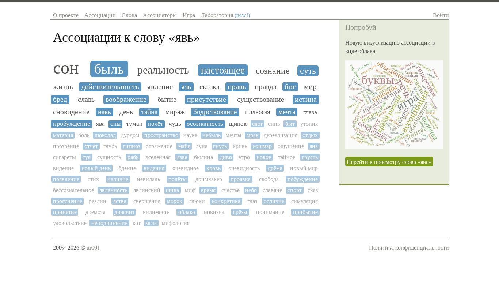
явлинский (146, 190)
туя (87, 157)
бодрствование (215, 112)
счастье (230, 190)
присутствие (206, 99)
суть (308, 70)
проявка (241, 179)
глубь (110, 146)
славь (86, 99)
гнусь (220, 146)
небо (251, 190)
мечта (286, 112)
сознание (273, 70)
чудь (175, 124)
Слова (129, 15)
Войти (441, 15)
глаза (310, 112)
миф (190, 190)
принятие (65, 212)
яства (119, 201)
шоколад (105, 135)
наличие (117, 179)
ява (100, 124)
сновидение (71, 112)
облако (186, 212)
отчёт (91, 146)
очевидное (185, 168)
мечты (233, 135)
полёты (177, 179)
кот (137, 223)
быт (290, 123)
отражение (159, 146)
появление (66, 179)
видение (63, 168)
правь (237, 86)
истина (306, 99)
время (208, 190)
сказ (313, 190)
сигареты (64, 157)
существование (260, 99)
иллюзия (257, 112)
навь (104, 112)
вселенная (158, 157)
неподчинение (109, 223)
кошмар (262, 146)
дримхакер (208, 179)
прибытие (305, 212)
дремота (95, 212)
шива (172, 190)
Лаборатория (225, 15)
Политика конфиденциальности (409, 247)
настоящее (223, 70)
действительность (110, 86)
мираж (175, 112)
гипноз (131, 146)
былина (203, 157)
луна (201, 146)
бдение (127, 168)
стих (93, 179)
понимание (270, 212)
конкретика (226, 201)
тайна (149, 112)
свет (257, 123)
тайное (286, 157)
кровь (213, 168)
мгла (151, 223)
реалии (97, 201)
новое (263, 157)
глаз (252, 201)
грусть (310, 157)
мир (310, 86)
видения (154, 168)
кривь (240, 146)
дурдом (130, 135)
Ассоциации (100, 15)
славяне (272, 190)
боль (83, 135)
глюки (197, 201)
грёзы (240, 212)
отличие (274, 201)
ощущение (291, 146)
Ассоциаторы (160, 15)
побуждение (302, 179)
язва (182, 157)
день (126, 112)
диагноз (124, 212)
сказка (209, 86)
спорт (294, 190)
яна (313, 146)
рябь (132, 157)
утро (244, 157)
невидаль (148, 179)
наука (190, 135)
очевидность (244, 168)
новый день (96, 168)
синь (274, 123)
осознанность (205, 124)
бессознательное (73, 190)
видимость (156, 212)
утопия (309, 123)
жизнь (63, 86)
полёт (155, 124)
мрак (253, 135)
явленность (113, 190)
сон (66, 67)
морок (174, 201)
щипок (238, 124)
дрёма (275, 168)
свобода (269, 179)
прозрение (66, 146)
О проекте (66, 15)
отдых (310, 135)
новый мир (304, 168)
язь (186, 86)
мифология (176, 223)
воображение (126, 99)
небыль (211, 135)
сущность (109, 157)
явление (160, 86)
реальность (163, 69)
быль (109, 69)
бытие (166, 99)
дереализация (280, 135)
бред (60, 99)
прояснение (67, 201)
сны (115, 124)
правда (266, 86)
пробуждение (71, 124)
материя (63, 135)
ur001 (93, 247)
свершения (146, 201)
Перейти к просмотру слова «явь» (389, 161)
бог (290, 86)
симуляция (304, 201)
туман (134, 124)
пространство (161, 135)
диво (226, 157)
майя (184, 146)
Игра (189, 15)
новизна (214, 212)
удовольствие (70, 223)
